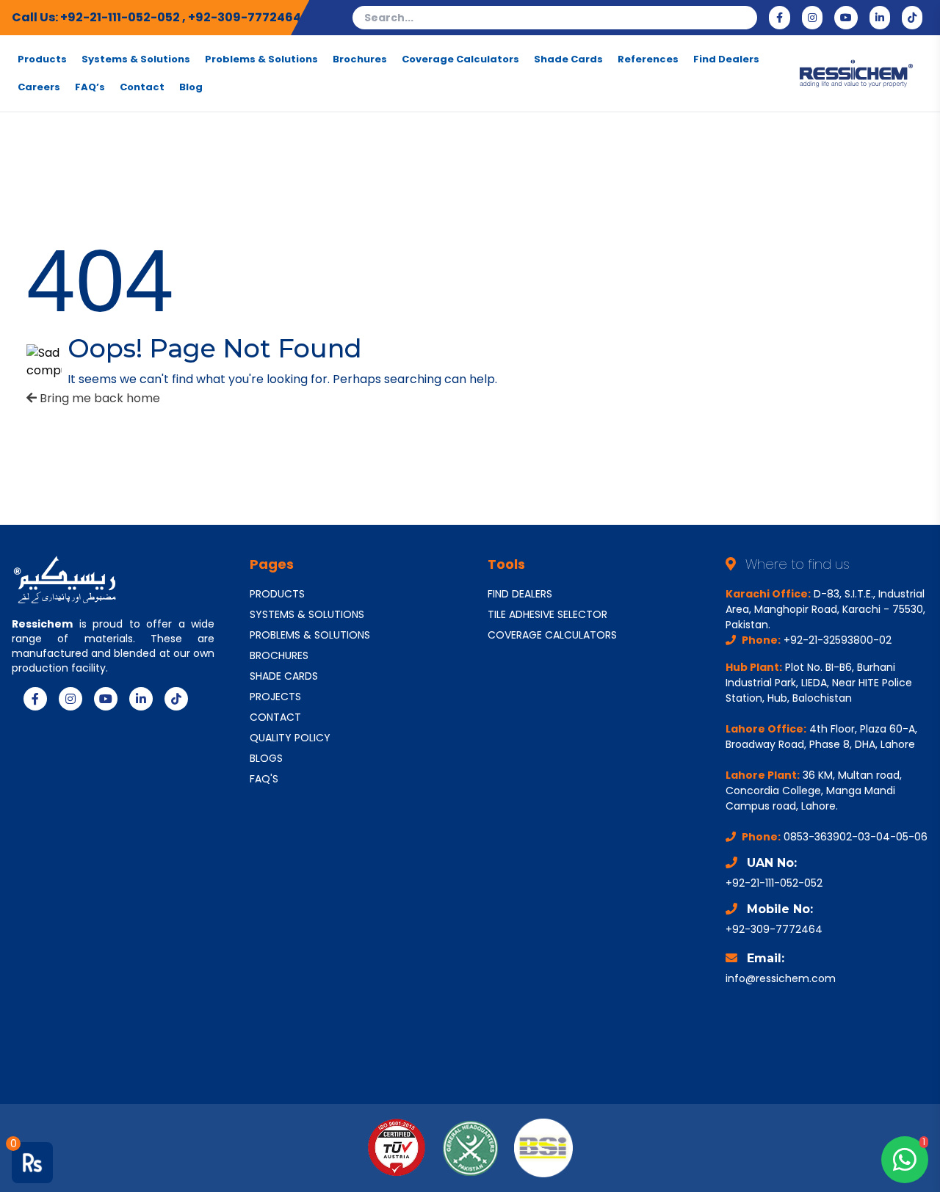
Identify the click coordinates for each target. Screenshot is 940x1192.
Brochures (360, 59)
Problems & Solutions (261, 59)
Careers (39, 87)
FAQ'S (264, 778)
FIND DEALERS (520, 593)
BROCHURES (279, 655)
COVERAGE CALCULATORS (552, 635)
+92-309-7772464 (244, 17)
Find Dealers (726, 59)
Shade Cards (568, 59)
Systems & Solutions (136, 59)
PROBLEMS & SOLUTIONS (310, 635)
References (648, 59)
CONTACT (275, 717)
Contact (142, 87)
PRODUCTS (277, 593)
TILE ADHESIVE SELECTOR (547, 614)
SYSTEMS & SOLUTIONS (307, 614)
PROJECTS (275, 696)
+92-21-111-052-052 (121, 17)
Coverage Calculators (460, 59)
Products (42, 59)
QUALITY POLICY (290, 737)
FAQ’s (90, 87)
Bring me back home (98, 398)
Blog (191, 87)
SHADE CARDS (284, 676)
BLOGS (266, 758)
